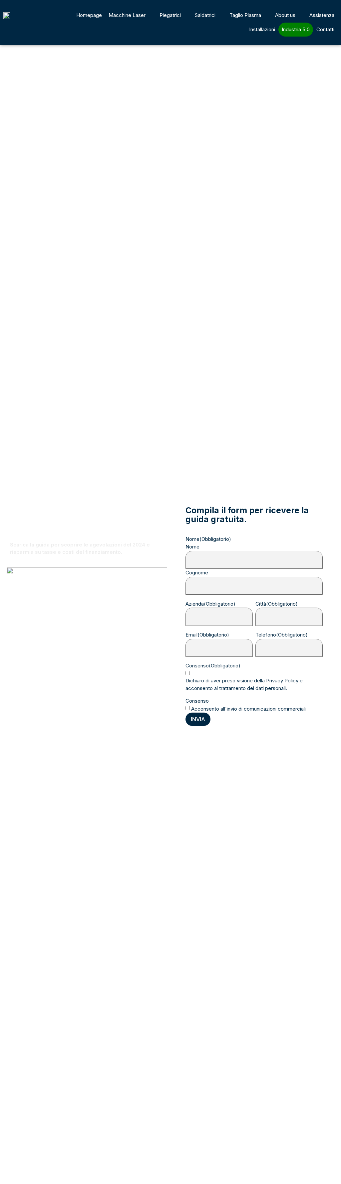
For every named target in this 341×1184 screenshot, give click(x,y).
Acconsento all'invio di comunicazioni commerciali (248, 709)
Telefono (281, 635)
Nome (192, 546)
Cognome (196, 572)
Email (207, 635)
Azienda (210, 604)
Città (276, 604)
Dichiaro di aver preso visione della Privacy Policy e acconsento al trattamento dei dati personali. (244, 684)
